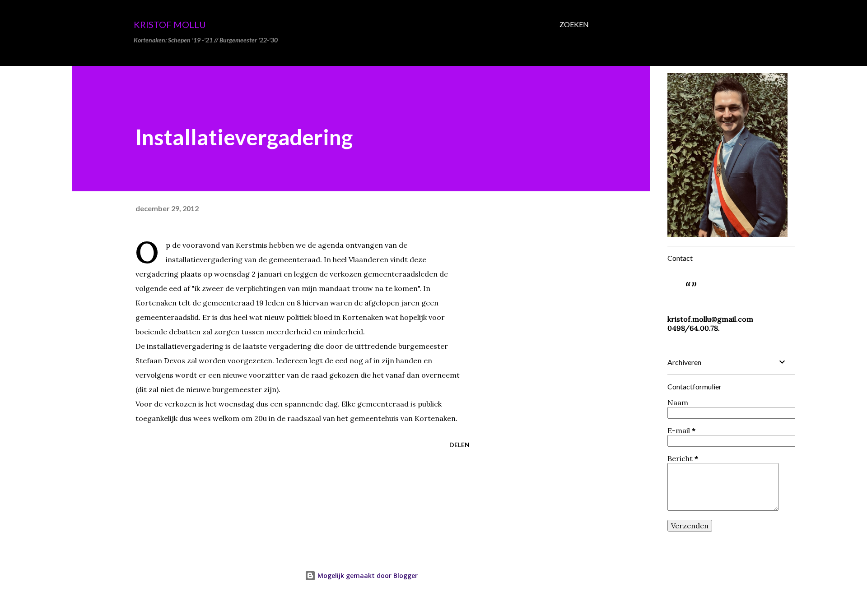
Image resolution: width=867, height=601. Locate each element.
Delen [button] (459, 444)
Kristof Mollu (170, 24)
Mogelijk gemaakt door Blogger (367, 575)
